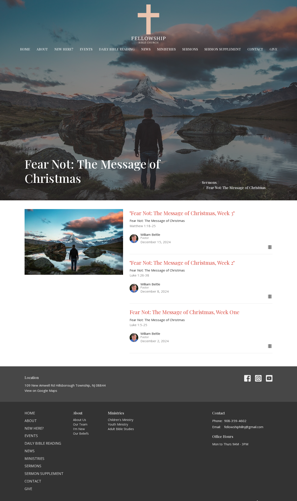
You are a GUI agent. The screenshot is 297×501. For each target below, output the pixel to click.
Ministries (166, 49)
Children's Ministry (120, 420)
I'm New (79, 429)
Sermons (190, 49)
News (145, 49)
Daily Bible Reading (117, 49)
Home (25, 49)
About (42, 49)
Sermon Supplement (222, 49)
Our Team (80, 424)
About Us (79, 420)
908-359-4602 (235, 421)
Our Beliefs (81, 433)
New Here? (63, 49)
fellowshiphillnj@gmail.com (243, 427)
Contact (255, 49)
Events (86, 49)
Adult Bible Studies (121, 429)
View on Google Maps (41, 390)
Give (273, 49)
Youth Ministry (118, 424)
